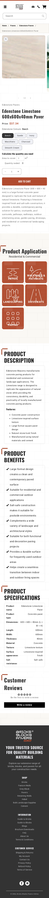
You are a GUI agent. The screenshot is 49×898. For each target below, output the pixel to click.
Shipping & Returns (24, 853)
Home (4, 26)
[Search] (43, 16)
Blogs (24, 826)
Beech (8, 135)
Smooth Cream (12, 148)
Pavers (13, 26)
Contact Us (24, 859)
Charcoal (26, 142)
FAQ (24, 833)
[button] (5, 6)
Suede (20, 135)
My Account (24, 856)
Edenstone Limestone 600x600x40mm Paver (20, 31)
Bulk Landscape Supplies (24, 803)
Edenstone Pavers (26, 26)
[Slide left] (19, 98)
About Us (24, 836)
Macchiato (10, 142)
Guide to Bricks (24, 819)
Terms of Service (24, 870)
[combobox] (24, 16)
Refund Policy (24, 866)
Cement (24, 806)
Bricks (24, 782)
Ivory (31, 135)
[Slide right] (30, 98)
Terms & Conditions (24, 840)
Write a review (24, 705)
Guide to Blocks (24, 823)
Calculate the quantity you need (17, 154)
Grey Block (24, 789)
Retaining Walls (24, 796)
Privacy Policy (24, 863)
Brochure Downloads (24, 829)
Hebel (24, 799)
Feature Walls (24, 785)
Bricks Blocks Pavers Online (28, 894)
